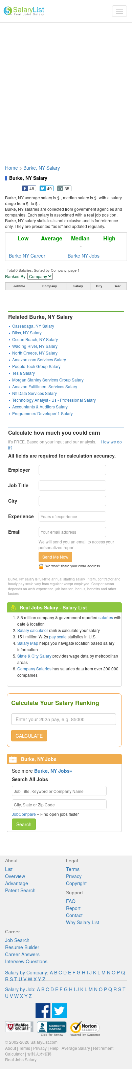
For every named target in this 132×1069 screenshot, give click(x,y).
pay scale (58, 636)
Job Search (17, 940)
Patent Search (20, 890)
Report (73, 908)
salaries (105, 617)
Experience (21, 516)
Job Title (18, 485)
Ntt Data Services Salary (34, 393)
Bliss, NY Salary (27, 332)
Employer (19, 469)
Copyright (76, 883)
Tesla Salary (23, 373)
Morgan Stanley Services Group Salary (48, 379)
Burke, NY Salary (41, 167)
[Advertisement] (66, 90)
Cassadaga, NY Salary (33, 326)
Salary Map (27, 643)
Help (54, 1048)
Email (14, 531)
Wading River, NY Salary (35, 346)
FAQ (70, 901)
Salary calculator (32, 630)
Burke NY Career (27, 255)
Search (23, 824)
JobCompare (24, 814)
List (9, 869)
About (10, 1048)
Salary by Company (26, 972)
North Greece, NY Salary (35, 353)
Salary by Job (19, 989)
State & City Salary (34, 656)
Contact (74, 915)
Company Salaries (34, 668)
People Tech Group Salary (36, 366)
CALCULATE (29, 735)
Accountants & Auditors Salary (40, 406)
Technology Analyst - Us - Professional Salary (54, 400)
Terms (73, 869)
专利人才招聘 (39, 1054)
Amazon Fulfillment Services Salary (44, 386)
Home (11, 167)
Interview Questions (26, 961)
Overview (15, 876)
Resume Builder (22, 947)
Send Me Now (55, 557)
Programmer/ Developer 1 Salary (42, 413)
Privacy (74, 876)
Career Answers (22, 954)
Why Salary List (82, 922)
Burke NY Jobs (84, 255)
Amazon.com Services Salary (39, 359)
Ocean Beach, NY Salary (35, 339)
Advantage (16, 883)
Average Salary (76, 1048)
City (12, 500)
